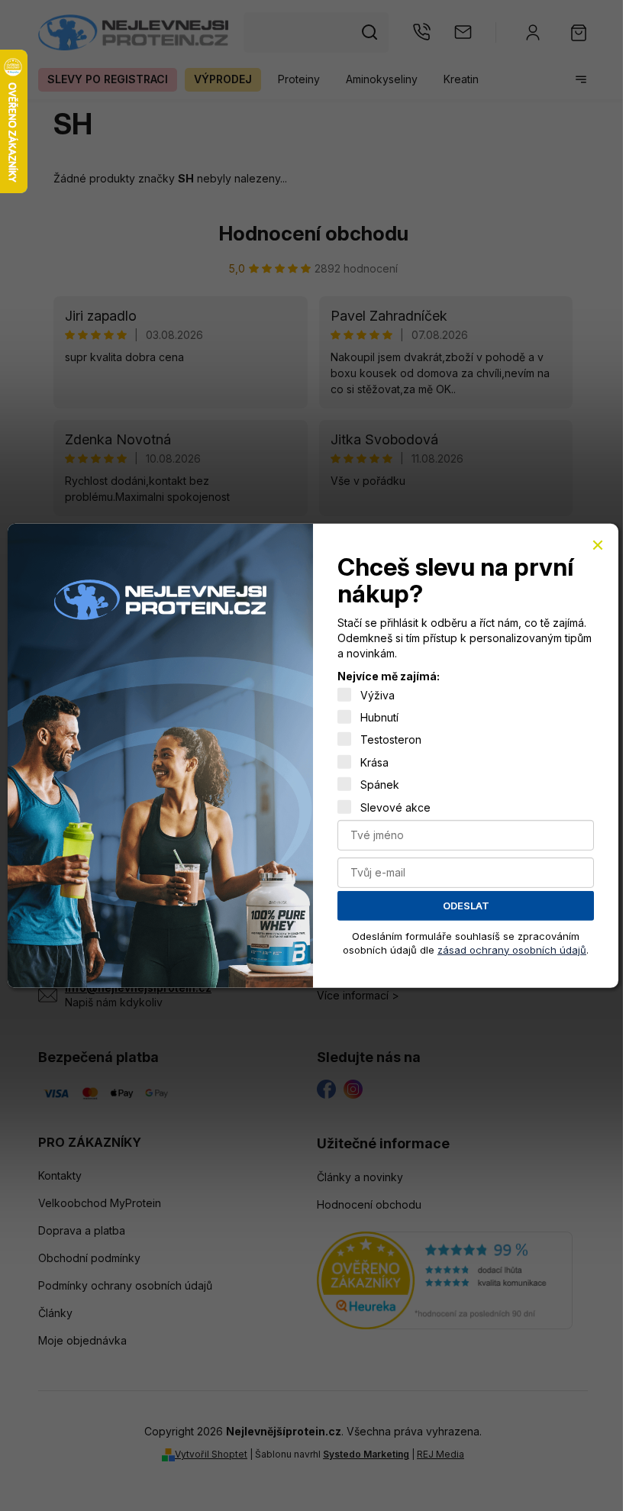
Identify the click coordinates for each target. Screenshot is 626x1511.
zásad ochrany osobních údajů (511, 949)
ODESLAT (466, 905)
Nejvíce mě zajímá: (388, 676)
